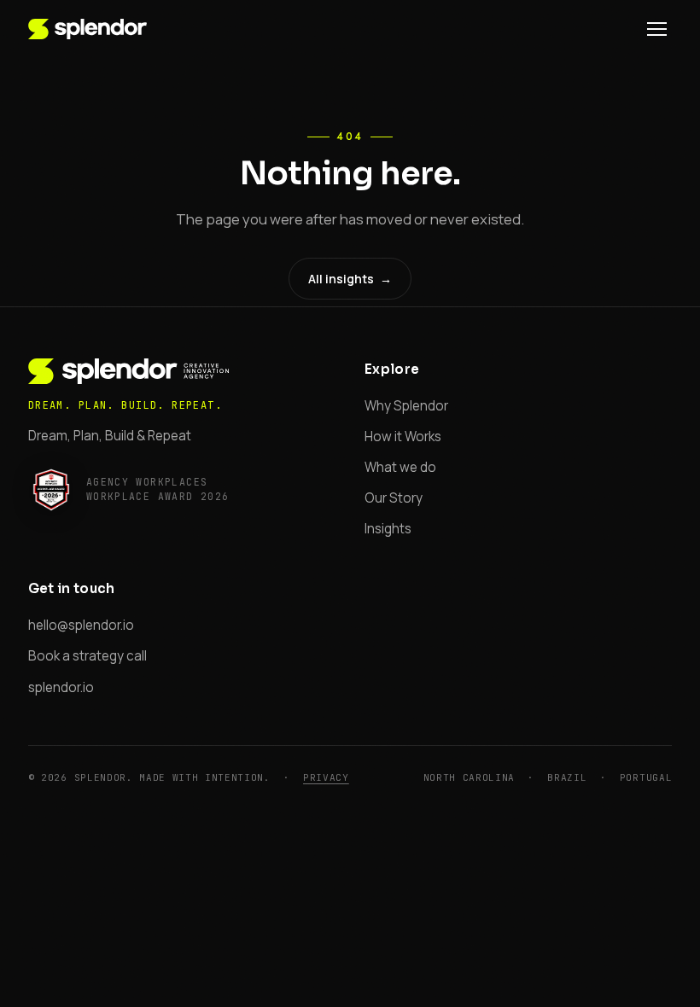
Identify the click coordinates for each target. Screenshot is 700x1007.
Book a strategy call (87, 656)
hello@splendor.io (81, 625)
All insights (350, 279)
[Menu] (657, 29)
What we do (400, 467)
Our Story (394, 498)
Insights (388, 529)
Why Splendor (406, 406)
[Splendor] (87, 29)
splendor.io (61, 687)
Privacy (326, 777)
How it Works (403, 436)
